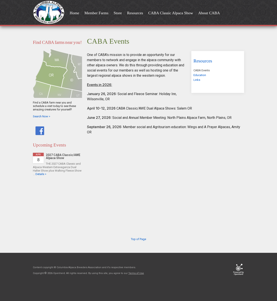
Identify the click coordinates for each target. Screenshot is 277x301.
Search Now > (41, 116)
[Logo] (50, 13)
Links (196, 79)
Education (199, 75)
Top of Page (138, 239)
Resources (202, 61)
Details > (40, 174)
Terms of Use (136, 273)
